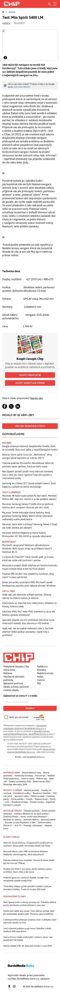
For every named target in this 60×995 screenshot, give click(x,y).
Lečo (7, 802)
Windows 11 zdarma (12, 819)
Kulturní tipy (42, 778)
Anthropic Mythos (31, 819)
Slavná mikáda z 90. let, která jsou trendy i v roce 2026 (27, 946)
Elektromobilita (44, 822)
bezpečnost (9, 542)
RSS (39, 683)
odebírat (30, 708)
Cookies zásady (11, 690)
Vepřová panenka (31, 790)
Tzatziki (29, 799)
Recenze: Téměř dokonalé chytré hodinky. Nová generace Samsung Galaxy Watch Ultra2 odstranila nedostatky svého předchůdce (27, 516)
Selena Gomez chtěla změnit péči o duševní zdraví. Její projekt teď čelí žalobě (27, 938)
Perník (53, 799)
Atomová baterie (48, 819)
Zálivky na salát (37, 796)
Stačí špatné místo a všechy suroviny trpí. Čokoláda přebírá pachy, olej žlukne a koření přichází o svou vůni (29, 903)
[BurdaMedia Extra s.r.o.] (18, 658)
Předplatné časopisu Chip (16, 666)
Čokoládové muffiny (22, 793)
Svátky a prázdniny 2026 (20, 781)
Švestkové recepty (20, 802)
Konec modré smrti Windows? (34, 816)
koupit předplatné (30, 375)
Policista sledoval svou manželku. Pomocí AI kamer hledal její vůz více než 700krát (28, 861)
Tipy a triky (8, 591)
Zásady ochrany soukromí (16, 686)
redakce (6, 23)
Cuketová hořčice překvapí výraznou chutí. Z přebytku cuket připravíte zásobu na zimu (29, 921)
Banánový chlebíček (42, 793)
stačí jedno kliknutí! (21, 87)
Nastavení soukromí (13, 683)
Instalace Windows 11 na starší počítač (31, 814)
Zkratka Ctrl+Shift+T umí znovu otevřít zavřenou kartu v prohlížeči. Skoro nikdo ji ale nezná (27, 870)
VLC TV (18, 825)
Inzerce (41, 680)
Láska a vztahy (27, 778)
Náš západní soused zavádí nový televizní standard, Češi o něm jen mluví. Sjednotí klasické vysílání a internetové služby (27, 475)
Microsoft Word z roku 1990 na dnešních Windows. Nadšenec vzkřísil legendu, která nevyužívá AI (25, 853)
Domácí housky (37, 802)
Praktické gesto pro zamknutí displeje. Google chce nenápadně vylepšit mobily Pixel (26, 879)
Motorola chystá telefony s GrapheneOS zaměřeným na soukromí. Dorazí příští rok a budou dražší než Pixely (28, 844)
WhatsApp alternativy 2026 (15, 784)
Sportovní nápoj (21, 796)
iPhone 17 (7, 825)
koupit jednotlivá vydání (30, 383)
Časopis (12, 12)
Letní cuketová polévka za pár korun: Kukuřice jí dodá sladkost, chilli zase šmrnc (27, 929)
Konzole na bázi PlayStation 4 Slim (20, 822)
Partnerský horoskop (24, 775)
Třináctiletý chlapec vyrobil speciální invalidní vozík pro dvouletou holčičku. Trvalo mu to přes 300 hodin (27, 887)
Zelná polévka (17, 799)
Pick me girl (40, 775)
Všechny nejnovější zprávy (30, 426)
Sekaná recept (41, 799)
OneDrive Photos (10, 816)
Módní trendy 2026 (41, 781)
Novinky (6, 443)
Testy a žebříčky (11, 492)
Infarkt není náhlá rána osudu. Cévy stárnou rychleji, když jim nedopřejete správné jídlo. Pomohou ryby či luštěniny (28, 912)
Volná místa (9, 670)
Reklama (7, 673)
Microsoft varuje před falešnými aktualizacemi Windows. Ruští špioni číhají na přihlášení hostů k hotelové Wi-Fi (27, 548)
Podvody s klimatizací (33, 825)
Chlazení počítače (32, 811)
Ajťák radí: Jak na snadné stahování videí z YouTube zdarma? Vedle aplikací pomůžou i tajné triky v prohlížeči (27, 631)
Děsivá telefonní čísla (31, 772)
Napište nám (36, 398)
